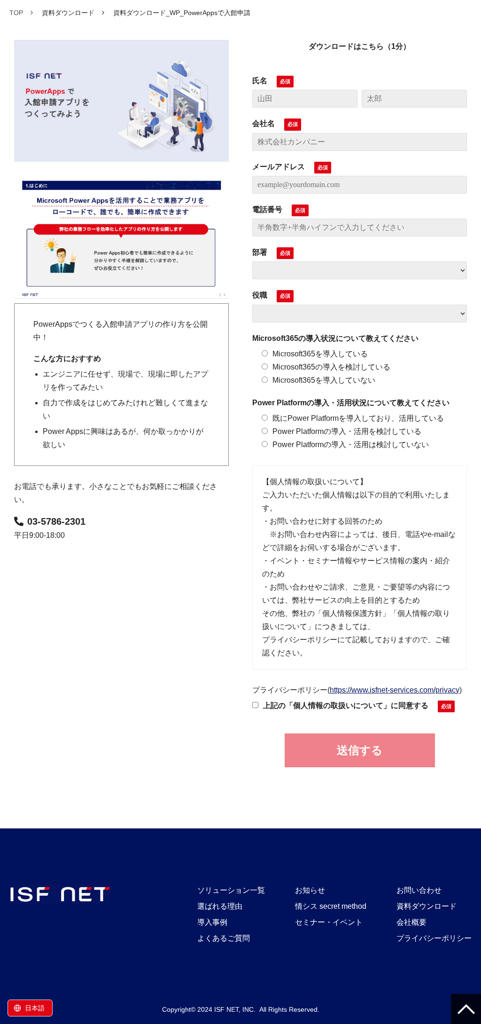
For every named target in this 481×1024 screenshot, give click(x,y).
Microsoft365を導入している (320, 354)
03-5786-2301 (56, 521)
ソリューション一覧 (231, 890)
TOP (16, 12)
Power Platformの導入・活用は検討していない (350, 445)
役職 (259, 295)
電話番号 (267, 209)
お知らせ (310, 890)
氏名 (259, 81)
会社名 (263, 123)
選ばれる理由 (219, 906)
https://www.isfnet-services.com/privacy (394, 690)
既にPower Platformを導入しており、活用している (358, 418)
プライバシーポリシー (434, 938)
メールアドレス (278, 167)
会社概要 (411, 922)
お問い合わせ (419, 890)
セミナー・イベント (329, 922)
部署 (259, 252)
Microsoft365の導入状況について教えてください (335, 338)
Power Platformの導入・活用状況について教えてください (351, 403)
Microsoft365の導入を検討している (331, 367)
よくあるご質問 (223, 938)
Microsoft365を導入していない (323, 380)
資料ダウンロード (68, 12)
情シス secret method (330, 906)
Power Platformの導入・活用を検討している (346, 431)
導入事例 (212, 922)
